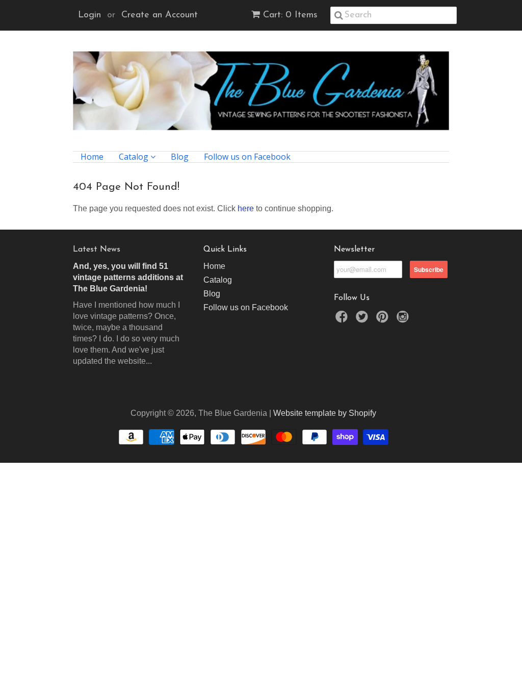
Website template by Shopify (324, 413)
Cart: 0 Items (290, 15)
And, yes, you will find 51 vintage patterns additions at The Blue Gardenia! (128, 277)
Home (92, 157)
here (246, 208)
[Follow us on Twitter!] (363, 320)
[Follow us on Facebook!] (343, 320)
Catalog (134, 157)
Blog (180, 157)
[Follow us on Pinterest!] (384, 320)
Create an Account (159, 15)
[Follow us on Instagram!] (404, 320)
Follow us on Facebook (247, 157)
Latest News (96, 249)
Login (89, 15)
